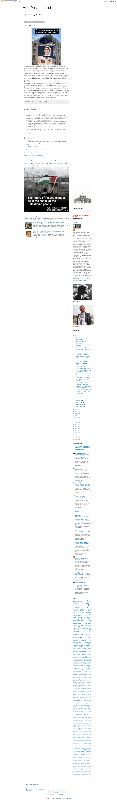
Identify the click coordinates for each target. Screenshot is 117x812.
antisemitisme (81, 649)
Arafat (86, 666)
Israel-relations (84, 630)
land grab (82, 696)
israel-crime (75, 672)
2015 (76, 426)
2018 (76, 420)
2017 (76, 422)
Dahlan (89, 706)
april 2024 (78, 400)
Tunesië (88, 692)
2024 (76, 337)
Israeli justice (82, 603)
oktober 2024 (79, 343)
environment (75, 757)
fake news (89, 757)
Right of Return (80, 742)
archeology (86, 649)
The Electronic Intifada (81, 542)
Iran (78, 630)
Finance (89, 711)
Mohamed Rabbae (77, 732)
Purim (90, 740)
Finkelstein (75, 712)
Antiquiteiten (88, 703)
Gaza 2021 (79, 648)
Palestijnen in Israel (77, 691)
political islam (84, 679)
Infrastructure (76, 662)
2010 (76, 437)
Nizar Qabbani (80, 689)
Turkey (78, 748)
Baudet (89, 705)
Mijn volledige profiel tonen (80, 280)
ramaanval (89, 665)
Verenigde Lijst (80, 749)
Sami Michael (76, 743)
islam (85, 665)
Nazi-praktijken (79, 374)
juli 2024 (78, 393)
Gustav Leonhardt (77, 717)
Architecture (81, 705)
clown (90, 752)
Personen (75, 643)
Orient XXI (77, 530)
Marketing (75, 731)
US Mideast (80, 626)
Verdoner (75, 749)
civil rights (85, 671)
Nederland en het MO (84, 620)
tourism (74, 774)
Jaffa (90, 725)
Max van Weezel (81, 731)
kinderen (83, 763)
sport (74, 666)
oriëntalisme (81, 771)
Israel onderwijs (81, 685)
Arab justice (75, 705)
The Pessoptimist (77, 218)
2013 (76, 430)
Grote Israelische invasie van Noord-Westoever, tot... (83, 357)
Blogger (69, 798)
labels (86, 763)
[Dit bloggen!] (42, 102)
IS (83, 719)
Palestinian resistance (86, 737)
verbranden (82, 774)
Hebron (89, 660)
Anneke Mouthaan (80, 666)
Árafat (90, 774)
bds (80, 614)
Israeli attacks (88, 685)
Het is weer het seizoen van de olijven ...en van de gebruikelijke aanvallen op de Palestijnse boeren (48, 223)
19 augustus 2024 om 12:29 (33, 133)
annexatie (84, 694)
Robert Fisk (84, 691)
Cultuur (74, 682)
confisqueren (83, 754)
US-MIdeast (81, 617)
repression (79, 772)
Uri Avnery (89, 748)
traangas (78, 774)
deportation (89, 754)
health (90, 659)
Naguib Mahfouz (77, 734)
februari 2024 (79, 404)
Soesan (83, 745)
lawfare (89, 763)
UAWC (84, 748)
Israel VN (89, 668)
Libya (79, 688)
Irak (85, 639)
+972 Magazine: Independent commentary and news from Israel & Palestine (82, 448)
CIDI (90, 630)
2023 (76, 409)
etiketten (80, 757)
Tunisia (74, 652)
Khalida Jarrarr (80, 728)
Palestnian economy (77, 740)
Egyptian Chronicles (80, 453)
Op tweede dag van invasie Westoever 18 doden (82, 353)
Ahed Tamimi (83, 700)
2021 (76, 413)
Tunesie (75, 748)
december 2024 (80, 339)
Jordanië (89, 652)
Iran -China (86, 719)
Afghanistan (83, 640)
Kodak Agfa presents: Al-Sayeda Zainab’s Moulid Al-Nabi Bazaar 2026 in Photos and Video (82, 456)
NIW (74, 671)
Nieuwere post (28, 153)
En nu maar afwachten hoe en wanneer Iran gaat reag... (83, 390)
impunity (75, 760)
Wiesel (90, 749)
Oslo (86, 689)
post (86, 771)
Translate (60, 794)
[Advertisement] (88, 34)
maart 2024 (79, 402)
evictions (85, 757)
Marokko (89, 675)
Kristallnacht (76, 639)
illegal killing (88, 758)
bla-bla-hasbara (84, 628)
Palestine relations (87, 735)
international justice (82, 760)
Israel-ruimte (85, 722)
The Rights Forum (79, 572)
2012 (76, 432)
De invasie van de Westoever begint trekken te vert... (83, 350)
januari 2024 (79, 406)
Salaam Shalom (88, 742)
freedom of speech (86, 654)
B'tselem (86, 705)
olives (89, 637)
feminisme (75, 758)
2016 (76, 424)
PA (78, 735)
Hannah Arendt (78, 674)
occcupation (76, 633)
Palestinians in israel (85, 738)
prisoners (81, 612)
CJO (81, 656)
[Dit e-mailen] (41, 102)
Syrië (80, 677)
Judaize (79, 726)
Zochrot (84, 663)
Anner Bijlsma (82, 703)
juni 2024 (78, 396)
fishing (90, 671)
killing (79, 763)
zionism (78, 652)
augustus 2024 (80, 347)
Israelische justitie (87, 686)
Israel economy (85, 720)
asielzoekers (86, 752)
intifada (78, 696)
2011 (76, 435)
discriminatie (75, 755)
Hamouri (89, 717)
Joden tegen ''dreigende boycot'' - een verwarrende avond (39, 217)
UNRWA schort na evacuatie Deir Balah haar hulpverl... (83, 360)
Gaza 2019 (84, 668)
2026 (76, 333)
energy (78, 679)
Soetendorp (88, 745)
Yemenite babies (76, 751)
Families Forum (84, 711)
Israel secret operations (79, 631)
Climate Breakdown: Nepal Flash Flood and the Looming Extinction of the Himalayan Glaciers (82, 486)
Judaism (85, 675)
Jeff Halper (75, 726)
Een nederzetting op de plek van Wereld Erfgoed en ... (83, 376)
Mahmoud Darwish (85, 688)
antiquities (75, 752)
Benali (74, 706)
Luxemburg (89, 729)
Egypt (74, 617)
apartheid (86, 659)
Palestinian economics (86, 651)
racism (75, 615)
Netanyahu (85, 734)
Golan (77, 683)
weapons (75, 680)
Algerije (77, 702)
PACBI (90, 689)
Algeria (84, 680)
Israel (87, 648)
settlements (77, 601)
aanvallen (89, 751)
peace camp (88, 631)
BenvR (27, 112)
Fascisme (84, 682)
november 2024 (80, 341)
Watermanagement (78, 634)
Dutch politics (87, 625)
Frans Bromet (79, 714)
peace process (86, 609)
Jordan (83, 669)
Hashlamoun (75, 719)
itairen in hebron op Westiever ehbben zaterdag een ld (82, 762)
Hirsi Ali (81, 683)
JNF (81, 675)
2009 (76, 439)
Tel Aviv (85, 746)
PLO (90, 639)
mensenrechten (76, 765)
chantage (79, 654)
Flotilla (80, 712)
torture (89, 679)
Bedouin (80, 615)
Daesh (86, 706)
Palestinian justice (77, 663)
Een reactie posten (31, 149)
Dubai (85, 708)
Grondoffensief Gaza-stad (85, 715)
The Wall (84, 692)
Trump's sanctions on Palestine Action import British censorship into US (82, 545)
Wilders (80, 671)
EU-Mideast (76, 628)
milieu (81, 765)
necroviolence (83, 768)
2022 (76, 411)
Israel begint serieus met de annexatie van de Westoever (41, 160)
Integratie (83, 662)
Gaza (89, 601)
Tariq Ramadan (78, 692)
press (85, 619)
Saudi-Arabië (88, 643)
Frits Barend (85, 714)
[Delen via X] (44, 102)
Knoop (85, 728)
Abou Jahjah (76, 656)
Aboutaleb (78, 700)
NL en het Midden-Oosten (84, 657)
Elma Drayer (81, 709)
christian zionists (87, 634)
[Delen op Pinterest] (48, 102)
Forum (74, 714)
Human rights (86, 614)
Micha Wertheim (88, 731)
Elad (77, 709)
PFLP (81, 735)
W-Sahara (86, 749)
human (79, 758)
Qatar (78, 659)
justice (76, 763)
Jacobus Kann (86, 725)
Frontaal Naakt (79, 468)
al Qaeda (75, 694)
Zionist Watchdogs (82, 622)
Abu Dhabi (80, 680)
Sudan (77, 671)
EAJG (74, 709)
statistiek (82, 697)
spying (89, 772)
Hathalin (80, 719)
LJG (88, 639)
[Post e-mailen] (38, 101)
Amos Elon (89, 680)
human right (83, 758)
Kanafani (89, 726)
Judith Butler (84, 726)
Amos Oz (87, 702)
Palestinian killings (83, 646)
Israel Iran (86, 683)
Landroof (75, 688)
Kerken (74, 728)
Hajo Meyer (84, 717)
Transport (89, 746)
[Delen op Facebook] (46, 102)
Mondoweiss (78, 515)
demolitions (86, 607)
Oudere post (66, 153)
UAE (82, 748)
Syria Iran (80, 746)
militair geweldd (77, 766)
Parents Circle (85, 740)
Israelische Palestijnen (78, 686)
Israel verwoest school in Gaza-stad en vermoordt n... (83, 387)
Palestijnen (75, 677)
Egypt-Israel (76, 636)
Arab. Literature (84, 660)
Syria (90, 633)
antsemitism (80, 752)
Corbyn (89, 666)
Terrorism (84, 677)
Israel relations (87, 626)
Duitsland (89, 708)
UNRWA (84, 648)
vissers (87, 774)
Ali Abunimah (82, 702)
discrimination (77, 623)
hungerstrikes (76, 645)
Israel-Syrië (81, 642)
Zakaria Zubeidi (84, 751)
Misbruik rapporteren (32, 784)
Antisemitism (87, 623)
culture (75, 626)
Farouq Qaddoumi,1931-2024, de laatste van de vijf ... (83, 371)
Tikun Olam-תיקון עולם (81, 582)
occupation (76, 609)
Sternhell (75, 746)
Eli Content (79, 682)
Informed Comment (80, 482)
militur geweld (84, 766)
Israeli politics (78, 610)
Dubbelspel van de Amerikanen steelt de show (83, 367)
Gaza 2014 (87, 615)
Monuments (88, 662)
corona (87, 694)
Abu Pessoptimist (37, 8)
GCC (87, 682)
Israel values (84, 652)
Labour (74, 729)
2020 (76, 415)
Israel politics (87, 636)
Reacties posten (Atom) (37, 155)
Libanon (84, 729)
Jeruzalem (88, 645)
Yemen (81, 639)
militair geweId (77, 619)
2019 (76, 417)
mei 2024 (78, 398)
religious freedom (77, 660)
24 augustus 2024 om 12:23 (33, 146)
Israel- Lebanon (77, 637)
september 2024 (80, 345)
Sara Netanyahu (83, 743)
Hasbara (88, 617)
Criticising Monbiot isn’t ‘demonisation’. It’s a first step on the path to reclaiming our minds (82, 498)
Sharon (74, 654)
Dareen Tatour (76, 708)
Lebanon (75, 646)
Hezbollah (84, 674)
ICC (88, 674)
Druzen (81, 708)
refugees (86, 696)
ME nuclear (88, 669)
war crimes (82, 699)
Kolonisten (89, 728)
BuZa (82, 706)
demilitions (81, 665)
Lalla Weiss (79, 729)
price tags (80, 625)
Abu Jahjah (81, 672)
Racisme (75, 742)
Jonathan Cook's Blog (80, 495)
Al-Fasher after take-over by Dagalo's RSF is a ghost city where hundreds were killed (83, 560)
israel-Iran (83, 645)
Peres (74, 659)
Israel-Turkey (88, 642)
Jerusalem (77, 605)
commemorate (76, 754)
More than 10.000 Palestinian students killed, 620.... (83, 383)
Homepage (47, 153)
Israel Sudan (79, 720)
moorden (89, 766)
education (75, 640)
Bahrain (86, 672)
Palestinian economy (77, 737)
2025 (76, 335)
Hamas (75, 625)
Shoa (81, 659)
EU (83, 656)
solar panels (84, 772)
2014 (76, 428)
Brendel (78, 706)
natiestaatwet (76, 768)
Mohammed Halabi (87, 732)
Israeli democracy (77, 669)
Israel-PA (79, 722)
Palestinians (75, 738)
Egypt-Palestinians (77, 668)
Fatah (81, 636)
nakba (85, 637)
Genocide (78, 715)
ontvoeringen (76, 771)
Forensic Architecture (86, 712)
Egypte (86, 656)
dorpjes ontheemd (86, 755)
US (90, 692)
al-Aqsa (79, 694)
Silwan (78, 745)
